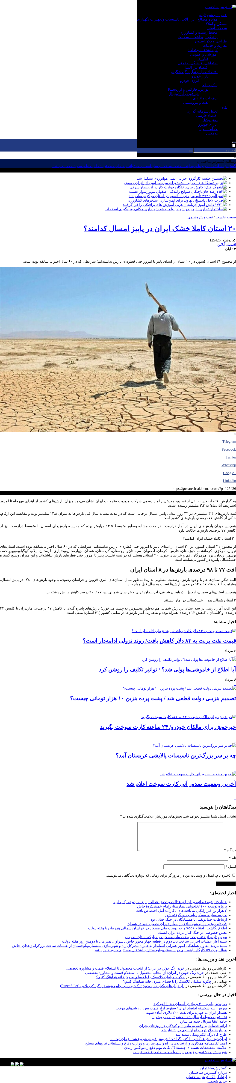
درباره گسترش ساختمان (208, 1072)
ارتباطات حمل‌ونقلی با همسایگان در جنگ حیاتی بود (188, 919)
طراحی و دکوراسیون (211, 41)
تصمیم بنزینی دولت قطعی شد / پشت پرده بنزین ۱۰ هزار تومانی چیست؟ (153, 698)
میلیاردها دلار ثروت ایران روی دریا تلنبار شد (194, 1030)
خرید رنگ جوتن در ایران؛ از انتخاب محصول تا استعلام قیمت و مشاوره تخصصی (125, 968)
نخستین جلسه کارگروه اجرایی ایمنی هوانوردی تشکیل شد (180, 178)
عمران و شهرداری (213, 15)
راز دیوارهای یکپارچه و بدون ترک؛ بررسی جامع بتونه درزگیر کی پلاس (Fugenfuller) (122, 986)
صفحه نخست (225, 217)
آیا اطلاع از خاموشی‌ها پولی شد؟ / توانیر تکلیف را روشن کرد (167, 669)
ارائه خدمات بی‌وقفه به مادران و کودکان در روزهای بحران (183, 1026)
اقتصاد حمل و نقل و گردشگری (194, 72)
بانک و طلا (210, 85)
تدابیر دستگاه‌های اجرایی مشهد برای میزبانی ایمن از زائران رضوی (173, 183)
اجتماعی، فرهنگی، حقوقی (198, 63)
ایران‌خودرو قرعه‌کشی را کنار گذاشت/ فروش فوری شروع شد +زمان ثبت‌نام (168, 1039)
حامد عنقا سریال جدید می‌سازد (203, 1021)
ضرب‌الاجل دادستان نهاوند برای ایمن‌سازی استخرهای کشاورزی (175, 200)
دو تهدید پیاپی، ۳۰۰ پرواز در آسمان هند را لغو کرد (190, 1004)
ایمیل (230, 867)
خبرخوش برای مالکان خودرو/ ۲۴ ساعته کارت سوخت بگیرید (168, 727)
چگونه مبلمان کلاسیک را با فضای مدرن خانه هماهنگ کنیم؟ (140, 977)
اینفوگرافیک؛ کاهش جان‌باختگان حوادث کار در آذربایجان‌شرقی (176, 187)
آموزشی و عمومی (204, 54)
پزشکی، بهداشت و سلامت (198, 37)
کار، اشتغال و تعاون (203, 50)
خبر (224, 107)
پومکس (212, 133)
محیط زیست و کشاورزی (199, 32)
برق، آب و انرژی (205, 98)
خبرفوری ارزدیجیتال (183, 94)
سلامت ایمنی (217, 28)
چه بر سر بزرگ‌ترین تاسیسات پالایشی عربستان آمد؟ (176, 756)
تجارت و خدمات (215, 46)
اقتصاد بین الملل (196, 67)
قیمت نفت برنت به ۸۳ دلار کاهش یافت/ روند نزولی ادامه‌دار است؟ (159, 641)
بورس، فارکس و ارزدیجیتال (187, 89)
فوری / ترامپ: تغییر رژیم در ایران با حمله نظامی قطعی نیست (180, 1052)
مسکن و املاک (215, 24)
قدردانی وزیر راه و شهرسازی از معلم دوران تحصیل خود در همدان (177, 924)
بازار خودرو (199, 76)
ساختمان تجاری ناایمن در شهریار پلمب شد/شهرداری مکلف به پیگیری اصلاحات (164, 209)
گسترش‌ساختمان (213, 1068)
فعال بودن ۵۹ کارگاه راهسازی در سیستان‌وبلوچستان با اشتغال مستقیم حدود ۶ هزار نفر (160, 950)
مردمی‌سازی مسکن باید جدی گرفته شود (196, 915)
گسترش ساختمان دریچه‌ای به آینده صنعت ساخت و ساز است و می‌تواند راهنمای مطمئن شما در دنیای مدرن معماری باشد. (144, 166)
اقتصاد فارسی (207, 116)
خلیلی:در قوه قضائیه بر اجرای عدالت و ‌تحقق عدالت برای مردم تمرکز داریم (170, 902)
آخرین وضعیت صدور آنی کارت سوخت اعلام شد (181, 784)
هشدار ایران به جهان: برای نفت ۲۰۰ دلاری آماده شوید (186, 1013)
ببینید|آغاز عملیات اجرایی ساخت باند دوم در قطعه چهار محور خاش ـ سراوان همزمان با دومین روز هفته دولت (144, 941)
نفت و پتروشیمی (195, 102)
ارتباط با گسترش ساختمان (206, 1077)
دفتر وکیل (210, 120)
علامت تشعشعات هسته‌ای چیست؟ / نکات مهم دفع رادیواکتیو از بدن (175, 1048)
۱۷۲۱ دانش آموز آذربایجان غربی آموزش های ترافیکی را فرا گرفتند (173, 205)
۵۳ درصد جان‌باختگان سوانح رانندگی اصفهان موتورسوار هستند (176, 191)
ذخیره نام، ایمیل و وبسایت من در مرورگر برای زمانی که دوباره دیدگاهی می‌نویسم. (168, 875)
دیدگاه (230, 850)
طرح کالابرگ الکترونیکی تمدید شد (201, 1034)
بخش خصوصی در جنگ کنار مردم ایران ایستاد (192, 932)
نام (232, 858)
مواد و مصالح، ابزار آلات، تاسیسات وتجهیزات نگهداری (177, 19)
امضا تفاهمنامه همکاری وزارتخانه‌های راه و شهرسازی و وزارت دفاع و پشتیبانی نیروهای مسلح (156, 1043)
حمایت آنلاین (208, 129)
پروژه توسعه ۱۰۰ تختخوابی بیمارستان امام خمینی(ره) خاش (182, 906)
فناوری (203, 59)
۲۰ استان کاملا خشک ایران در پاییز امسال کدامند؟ (160, 228)
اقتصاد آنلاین (226, 245)
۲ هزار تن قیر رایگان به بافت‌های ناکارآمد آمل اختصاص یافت (181, 911)
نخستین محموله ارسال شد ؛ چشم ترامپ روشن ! (189, 1017)
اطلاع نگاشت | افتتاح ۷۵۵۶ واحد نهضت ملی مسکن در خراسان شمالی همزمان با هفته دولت (157, 928)
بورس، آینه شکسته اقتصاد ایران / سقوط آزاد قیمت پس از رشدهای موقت (171, 1008)
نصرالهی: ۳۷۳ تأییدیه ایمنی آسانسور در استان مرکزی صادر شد (176, 196)
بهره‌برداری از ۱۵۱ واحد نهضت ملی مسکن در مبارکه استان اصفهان (176, 937)
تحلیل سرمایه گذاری (202, 111)
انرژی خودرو (189, 81)
